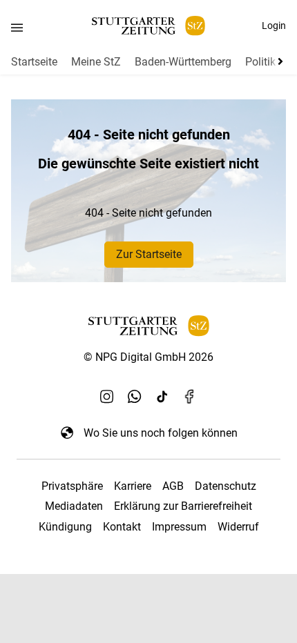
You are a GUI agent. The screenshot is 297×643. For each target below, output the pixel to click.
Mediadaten (74, 506)
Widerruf (238, 526)
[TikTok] (162, 397)
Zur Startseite (149, 254)
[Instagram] (107, 397)
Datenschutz (225, 486)
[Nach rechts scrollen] (277, 61)
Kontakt (122, 526)
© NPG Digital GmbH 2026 (148, 357)
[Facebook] (190, 397)
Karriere (132, 486)
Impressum (179, 526)
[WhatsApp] (135, 397)
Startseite (34, 61)
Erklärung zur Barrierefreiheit (183, 506)
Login (274, 25)
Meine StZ (96, 61)
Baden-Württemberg (183, 61)
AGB (173, 486)
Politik (260, 61)
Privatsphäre (72, 486)
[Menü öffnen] (17, 27)
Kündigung (65, 526)
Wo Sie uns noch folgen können (161, 432)
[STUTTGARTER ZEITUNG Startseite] (148, 26)
